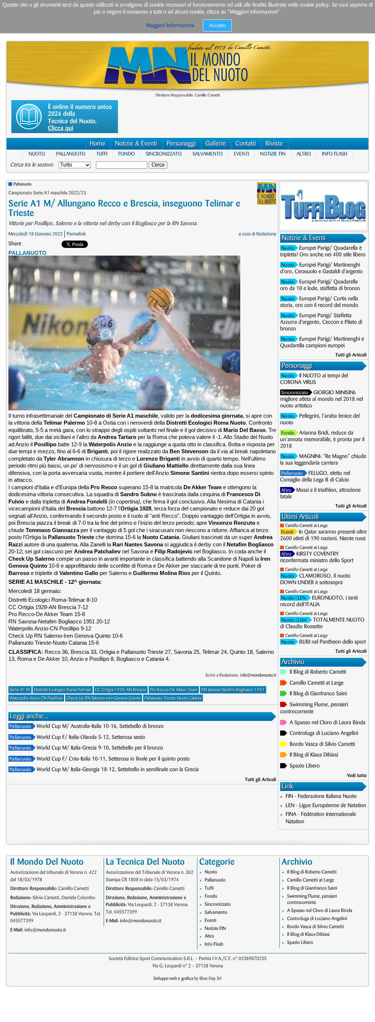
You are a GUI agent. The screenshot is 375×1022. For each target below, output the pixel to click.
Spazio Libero (305, 766)
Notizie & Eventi (136, 144)
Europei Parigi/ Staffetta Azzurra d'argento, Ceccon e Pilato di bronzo (321, 322)
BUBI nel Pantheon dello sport (332, 642)
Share (14, 243)
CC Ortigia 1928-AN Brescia (120, 690)
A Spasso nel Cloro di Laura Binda (327, 722)
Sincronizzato (164, 153)
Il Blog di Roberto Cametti (318, 672)
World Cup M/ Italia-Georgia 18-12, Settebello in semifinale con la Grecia (118, 769)
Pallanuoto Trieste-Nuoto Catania (173, 698)
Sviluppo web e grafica (173, 979)
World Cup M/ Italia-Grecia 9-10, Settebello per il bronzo (100, 748)
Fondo (126, 153)
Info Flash (334, 153)
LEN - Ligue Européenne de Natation (326, 805)
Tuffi (101, 153)
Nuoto (37, 153)
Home (97, 144)
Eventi (241, 153)
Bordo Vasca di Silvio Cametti (322, 744)
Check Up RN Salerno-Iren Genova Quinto (104, 698)
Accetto (217, 25)
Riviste (274, 144)
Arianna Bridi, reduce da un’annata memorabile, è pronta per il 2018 (322, 440)
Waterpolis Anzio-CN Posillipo (36, 698)
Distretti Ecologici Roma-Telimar (62, 690)
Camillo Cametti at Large (306, 526)
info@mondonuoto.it (258, 675)
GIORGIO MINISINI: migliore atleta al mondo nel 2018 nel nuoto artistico (321, 399)
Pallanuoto (70, 153)
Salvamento (208, 153)
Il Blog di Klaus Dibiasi (314, 755)
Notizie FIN (273, 153)
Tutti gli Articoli (260, 779)
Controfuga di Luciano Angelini (324, 733)
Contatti (245, 144)
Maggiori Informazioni (170, 25)
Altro (304, 153)
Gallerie (215, 144)
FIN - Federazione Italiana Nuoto (321, 796)
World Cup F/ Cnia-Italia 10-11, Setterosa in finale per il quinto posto (113, 759)
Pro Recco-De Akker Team (173, 690)
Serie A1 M (20, 690)
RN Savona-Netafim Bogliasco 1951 (233, 690)
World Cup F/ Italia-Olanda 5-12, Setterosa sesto (91, 737)
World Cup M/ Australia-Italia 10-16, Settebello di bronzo (100, 726)
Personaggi (181, 144)
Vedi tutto (357, 775)
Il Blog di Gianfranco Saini (318, 693)
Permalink (76, 234)
